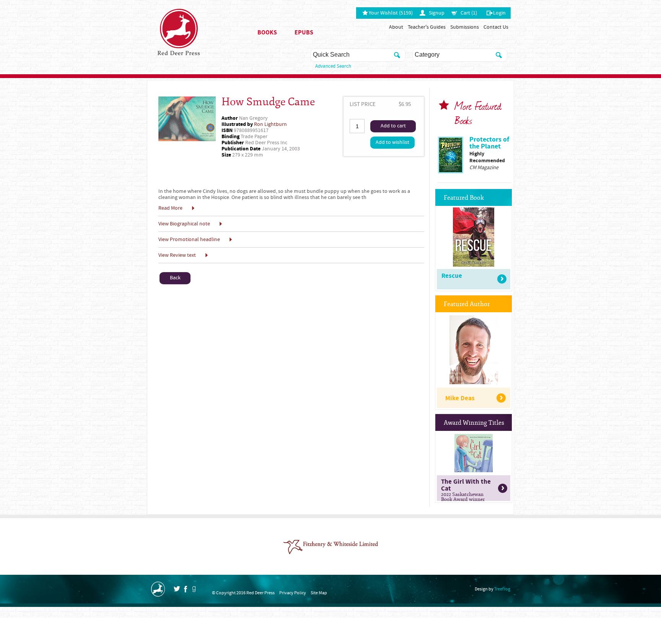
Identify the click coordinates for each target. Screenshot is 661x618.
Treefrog (502, 589)
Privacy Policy (292, 593)
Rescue (451, 275)
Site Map (319, 593)
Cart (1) (469, 13)
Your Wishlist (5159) (391, 13)
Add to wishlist (392, 142)
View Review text (177, 255)
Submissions (464, 27)
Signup (436, 13)
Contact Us (496, 27)
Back (175, 277)
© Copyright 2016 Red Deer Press (243, 593)
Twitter (176, 589)
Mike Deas (460, 398)
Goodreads (194, 589)
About (396, 27)
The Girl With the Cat (466, 489)
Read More (170, 208)
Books (267, 32)
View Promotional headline (189, 239)
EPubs (304, 32)
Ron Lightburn (270, 124)
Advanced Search (333, 66)
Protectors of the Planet (489, 143)
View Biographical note (184, 223)
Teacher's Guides (427, 27)
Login (499, 13)
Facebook (185, 589)
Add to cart (393, 125)
